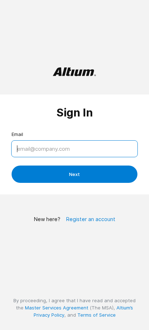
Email (17, 134)
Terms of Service (96, 315)
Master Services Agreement (56, 308)
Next (74, 174)
